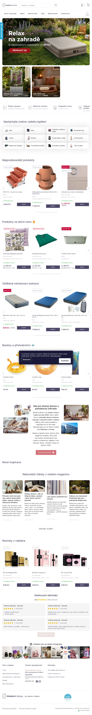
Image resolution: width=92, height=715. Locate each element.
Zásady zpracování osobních (62, 379)
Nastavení (26, 359)
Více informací (55, 356)
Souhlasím (65, 360)
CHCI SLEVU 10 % (62, 373)
